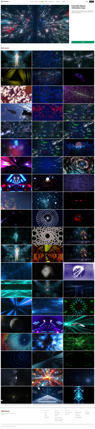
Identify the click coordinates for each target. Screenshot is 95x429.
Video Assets (57, 412)
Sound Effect (47, 417)
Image (46, 412)
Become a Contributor (68, 412)
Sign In (86, 1)
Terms (92, 426)
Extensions (58, 1)
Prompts (56, 415)
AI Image (31, 1)
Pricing (63, 1)
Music (46, 415)
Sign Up (91, 1)
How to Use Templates (58, 417)
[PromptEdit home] (5, 1)
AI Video (35, 1)
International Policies (78, 417)
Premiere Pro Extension (58, 420)
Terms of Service (77, 415)
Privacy (89, 426)
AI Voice (40, 1)
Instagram (88, 413)
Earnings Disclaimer (78, 412)
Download (83, 42)
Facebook (87, 412)
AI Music (45, 1)
